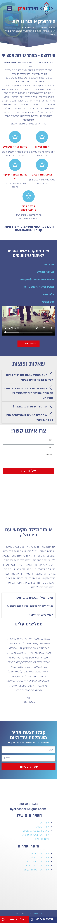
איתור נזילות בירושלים (38, 853)
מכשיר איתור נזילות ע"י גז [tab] (39, 287)
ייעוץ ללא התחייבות (40, 615)
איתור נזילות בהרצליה (39, 857)
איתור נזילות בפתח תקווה (36, 869)
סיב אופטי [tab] (48, 302)
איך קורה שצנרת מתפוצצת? (30, 407)
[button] (9, 8)
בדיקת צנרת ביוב (42, 174)
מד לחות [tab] (49, 264)
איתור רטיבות (42, 826)
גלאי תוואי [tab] (48, 294)
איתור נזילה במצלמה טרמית (35, 835)
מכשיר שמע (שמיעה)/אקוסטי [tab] (37, 279)
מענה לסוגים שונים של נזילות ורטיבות (30, 606)
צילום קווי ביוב (42, 839)
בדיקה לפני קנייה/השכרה (28, 208)
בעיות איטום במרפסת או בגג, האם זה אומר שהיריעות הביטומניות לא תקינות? (28, 393)
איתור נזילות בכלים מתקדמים (34, 598)
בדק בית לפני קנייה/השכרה (36, 830)
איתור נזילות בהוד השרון (37, 865)
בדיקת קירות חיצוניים (15, 146)
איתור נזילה (44, 822)
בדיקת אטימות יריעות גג (15, 176)
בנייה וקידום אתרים (35, 913)
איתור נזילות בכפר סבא (38, 861)
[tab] (28, 376)
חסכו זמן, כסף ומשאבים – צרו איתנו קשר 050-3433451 (28, 228)
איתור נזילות (42, 146)
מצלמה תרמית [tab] (45, 272)
